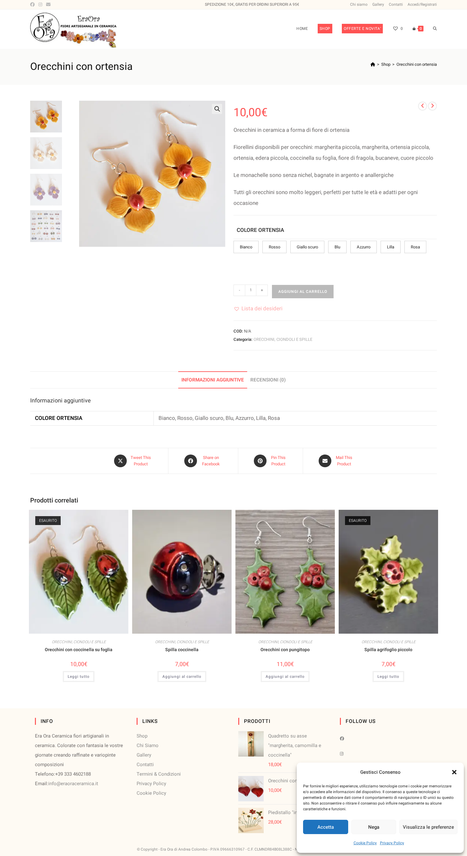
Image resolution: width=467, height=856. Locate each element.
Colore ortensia (260, 230)
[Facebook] (33, 5)
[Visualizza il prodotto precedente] (422, 106)
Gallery (378, 4)
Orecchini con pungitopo (285, 649)
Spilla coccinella (182, 649)
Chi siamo (359, 4)
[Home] (372, 64)
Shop (142, 735)
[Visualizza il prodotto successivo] (432, 106)
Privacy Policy (392, 843)
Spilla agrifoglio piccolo (388, 649)
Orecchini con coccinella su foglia (78, 649)
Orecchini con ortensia (416, 64)
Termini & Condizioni (159, 774)
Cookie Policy (365, 843)
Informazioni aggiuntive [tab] (212, 379)
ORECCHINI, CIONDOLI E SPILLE (283, 339)
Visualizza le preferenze (428, 827)
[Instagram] (40, 5)
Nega (373, 827)
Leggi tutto (79, 676)
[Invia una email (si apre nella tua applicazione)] (48, 5)
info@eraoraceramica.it (73, 783)
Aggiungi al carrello (302, 291)
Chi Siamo (148, 745)
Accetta (325, 827)
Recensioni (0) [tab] (268, 379)
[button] (454, 772)
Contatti (396, 4)
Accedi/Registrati (422, 4)
